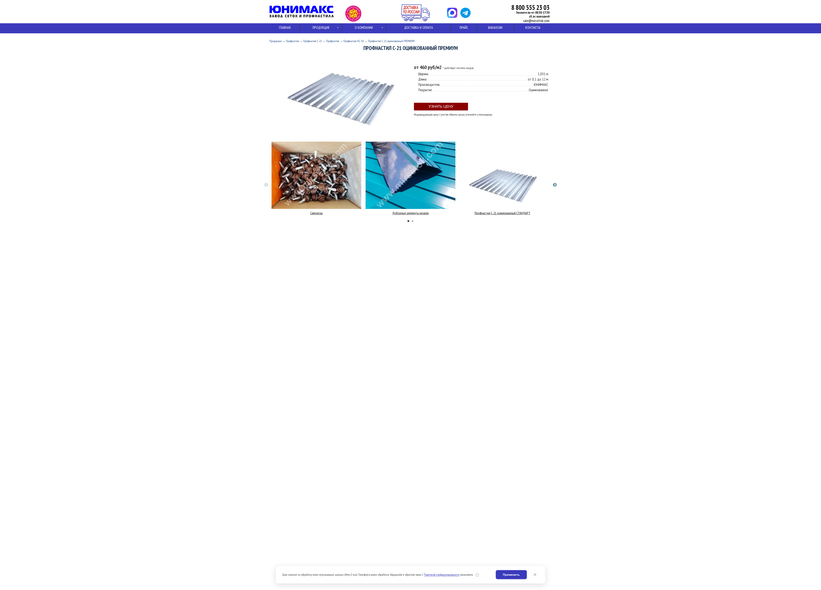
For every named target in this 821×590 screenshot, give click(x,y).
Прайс (464, 27)
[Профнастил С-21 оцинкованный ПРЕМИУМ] (340, 134)
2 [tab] (412, 221)
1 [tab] (408, 221)
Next (555, 185)
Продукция (321, 27)
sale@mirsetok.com (536, 21)
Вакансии (495, 27)
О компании (364, 27)
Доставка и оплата (418, 27)
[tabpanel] (316, 178)
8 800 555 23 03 (530, 7)
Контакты (532, 27)
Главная (285, 27)
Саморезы (316, 213)
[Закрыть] (535, 574)
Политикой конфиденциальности (441, 575)
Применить (511, 574)
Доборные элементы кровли (410, 213)
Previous (266, 185)
